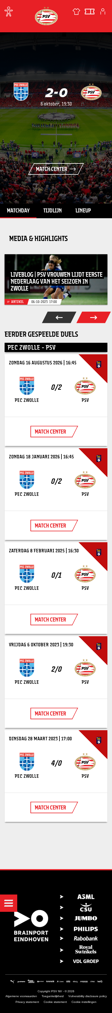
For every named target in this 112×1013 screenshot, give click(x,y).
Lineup (83, 210)
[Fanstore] (76, 11)
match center (50, 431)
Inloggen (103, 11)
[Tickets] (89, 11)
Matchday (18, 210)
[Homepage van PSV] (46, 15)
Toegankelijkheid (53, 996)
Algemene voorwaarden (21, 996)
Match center (51, 168)
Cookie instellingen (84, 1001)
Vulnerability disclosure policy (87, 996)
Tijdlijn (52, 210)
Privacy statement (27, 1001)
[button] (8, 903)
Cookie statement (55, 1001)
